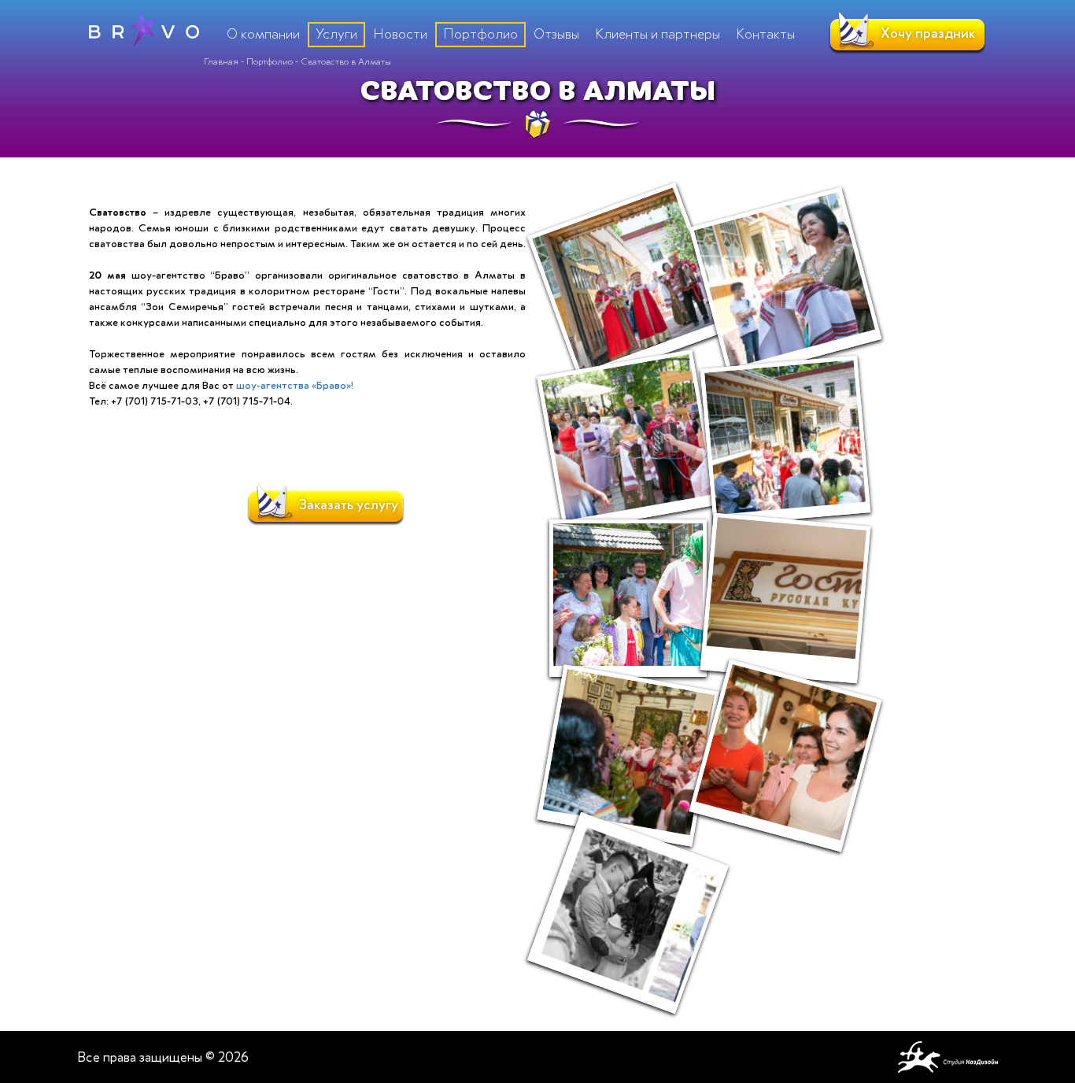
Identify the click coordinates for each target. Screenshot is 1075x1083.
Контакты (765, 34)
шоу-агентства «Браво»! (294, 385)
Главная (221, 61)
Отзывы (556, 34)
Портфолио (269, 61)
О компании (263, 34)
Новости (400, 34)
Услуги (336, 34)
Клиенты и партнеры (657, 34)
